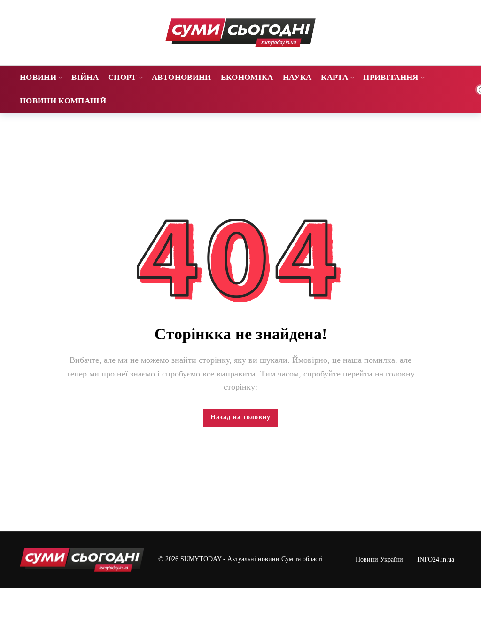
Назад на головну (240, 417)
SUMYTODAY (200, 559)
